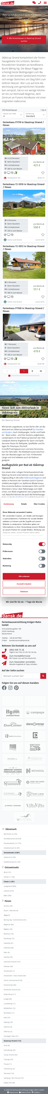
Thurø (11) (8, 1064)
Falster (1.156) (9, 877)
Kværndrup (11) (10, 994)
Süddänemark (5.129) (12, 862)
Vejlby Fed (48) (9, 1083)
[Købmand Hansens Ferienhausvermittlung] (13, 771)
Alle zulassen (24, 576)
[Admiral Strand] (35, 701)
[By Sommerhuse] (13, 712)
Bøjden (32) (8, 929)
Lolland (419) (9, 891)
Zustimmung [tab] (8, 504)
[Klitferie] (35, 759)
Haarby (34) (8, 957)
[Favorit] (42, 173)
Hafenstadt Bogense (33, 477)
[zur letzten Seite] (41, 371)
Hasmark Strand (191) (12, 962)
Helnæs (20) (8, 966)
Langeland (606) (10, 886)
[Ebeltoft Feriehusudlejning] (13, 736)
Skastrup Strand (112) (12, 1041)
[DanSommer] (35, 724)
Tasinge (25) (8, 1059)
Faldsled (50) (9, 948)
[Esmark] (13, 747)
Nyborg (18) (8, 1022)
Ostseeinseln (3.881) (12, 852)
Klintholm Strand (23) (12, 989)
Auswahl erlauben (24, 584)
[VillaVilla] (35, 805)
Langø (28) (8, 999)
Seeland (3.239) (10, 857)
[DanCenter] (13, 724)
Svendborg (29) (9, 1050)
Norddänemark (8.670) (12, 839)
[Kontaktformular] (34, 3)
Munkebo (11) (9, 1013)
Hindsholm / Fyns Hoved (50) (15, 976)
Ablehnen (24, 592)
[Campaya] (35, 712)
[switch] (42, 551)
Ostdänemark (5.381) (12, 848)
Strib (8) (7, 1045)
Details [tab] (24, 504)
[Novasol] (35, 771)
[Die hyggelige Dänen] (35, 747)
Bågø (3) (7, 915)
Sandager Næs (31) (11, 1036)
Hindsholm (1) (9, 971)
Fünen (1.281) (9, 881)
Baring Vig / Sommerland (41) (15, 920)
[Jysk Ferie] (13, 759)
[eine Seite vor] (32, 371)
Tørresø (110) (9, 1073)
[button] (45, 3)
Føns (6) (7, 952)
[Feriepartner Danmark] (13, 701)
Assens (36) (8, 906)
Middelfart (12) (9, 1008)
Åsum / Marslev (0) (11, 910)
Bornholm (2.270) (10, 834)
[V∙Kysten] (24, 817)
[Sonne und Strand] (35, 782)
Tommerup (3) (9, 1069)
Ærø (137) (7, 872)
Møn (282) (7, 895)
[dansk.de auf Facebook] (4, 687)
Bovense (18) (9, 934)
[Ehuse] (35, 736)
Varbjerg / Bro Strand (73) (14, 1078)
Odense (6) (8, 1027)
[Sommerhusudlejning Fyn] (13, 794)
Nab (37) (7, 1017)
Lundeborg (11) (9, 1003)
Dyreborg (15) (9, 938)
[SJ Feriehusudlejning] (13, 782)
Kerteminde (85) (10, 985)
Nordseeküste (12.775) (12, 843)
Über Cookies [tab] (39, 504)
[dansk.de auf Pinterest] (16, 687)
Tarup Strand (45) (10, 1055)
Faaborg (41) (8, 943)
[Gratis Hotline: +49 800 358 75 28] (39, 3)
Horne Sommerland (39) (13, 980)
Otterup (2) (8, 1031)
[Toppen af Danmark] (13, 805)
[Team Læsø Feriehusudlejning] (35, 794)
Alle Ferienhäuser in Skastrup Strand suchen (25, 39)
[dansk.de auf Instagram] (10, 687)
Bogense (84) (9, 924)
